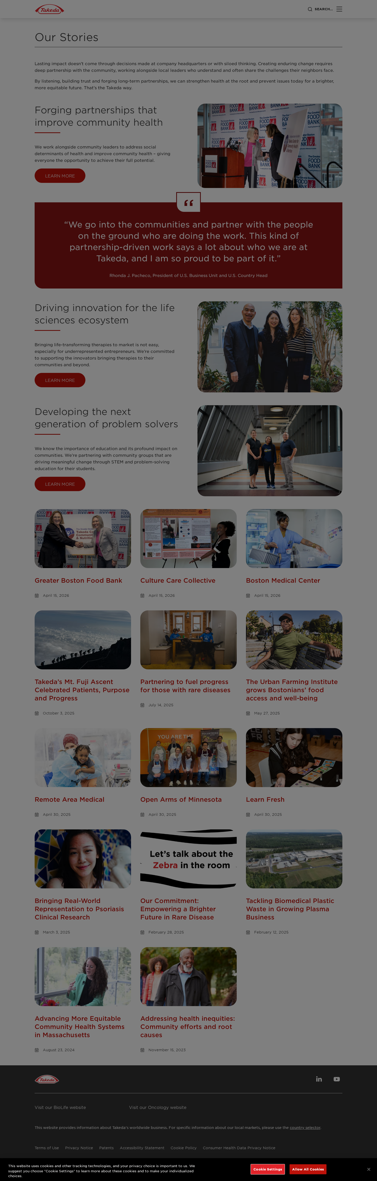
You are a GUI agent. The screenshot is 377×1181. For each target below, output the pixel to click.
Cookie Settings (267, 1169)
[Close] (368, 1169)
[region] (188, 1169)
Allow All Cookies (308, 1169)
